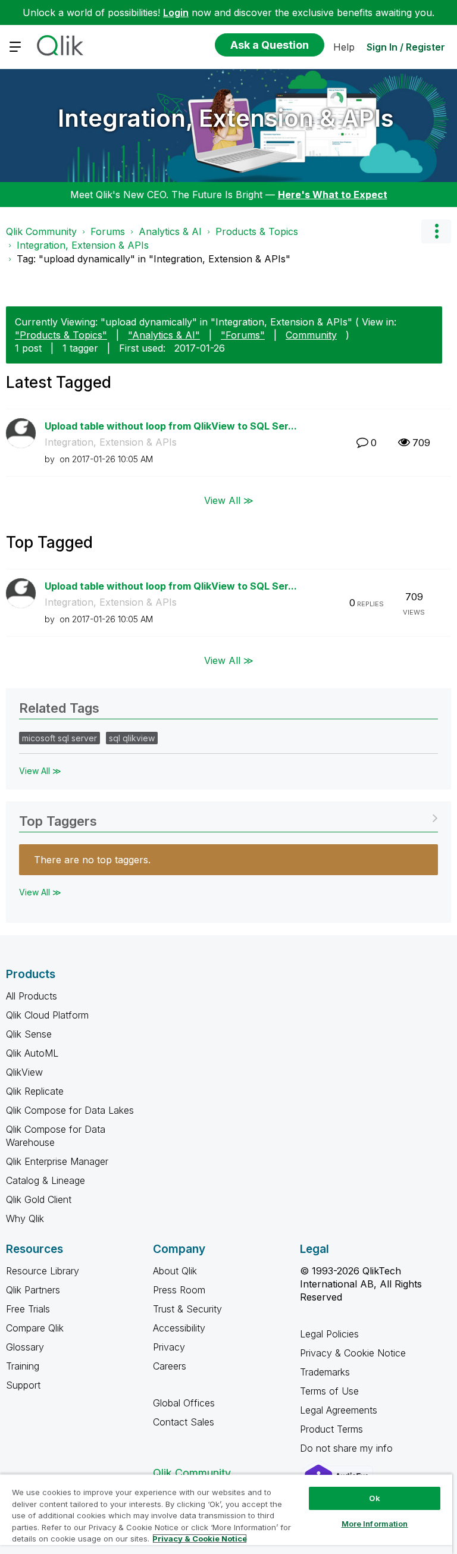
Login (176, 12)
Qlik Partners (33, 1290)
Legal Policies (329, 1334)
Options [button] (436, 231)
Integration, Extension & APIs (226, 118)
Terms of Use (329, 1391)
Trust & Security (187, 1309)
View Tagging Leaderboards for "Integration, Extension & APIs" (228, 817)
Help (344, 47)
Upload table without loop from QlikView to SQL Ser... (171, 426)
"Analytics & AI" (164, 335)
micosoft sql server (59, 738)
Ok (374, 1498)
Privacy (169, 1347)
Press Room (179, 1290)
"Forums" (243, 335)
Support (23, 1385)
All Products (31, 996)
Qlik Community (41, 231)
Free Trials (28, 1309)
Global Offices (184, 1403)
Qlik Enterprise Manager (57, 1161)
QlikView (24, 1072)
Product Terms (331, 1429)
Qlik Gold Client (38, 1199)
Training (22, 1366)
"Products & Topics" (61, 335)
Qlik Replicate (35, 1091)
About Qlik (175, 1271)
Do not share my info (348, 1448)
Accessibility (179, 1328)
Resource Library (42, 1271)
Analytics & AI (170, 231)
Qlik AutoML (32, 1053)
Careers (169, 1366)
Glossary (25, 1347)
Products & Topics (256, 231)
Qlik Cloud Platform (47, 1015)
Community (311, 335)
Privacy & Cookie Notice (353, 1353)
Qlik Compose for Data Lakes (70, 1110)
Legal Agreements (338, 1410)
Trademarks (325, 1372)
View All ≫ (228, 500)
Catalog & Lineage (45, 1180)
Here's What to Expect (332, 194)
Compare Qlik (35, 1328)
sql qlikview (132, 738)
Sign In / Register (406, 47)
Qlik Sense (29, 1034)
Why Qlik (25, 1218)
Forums (107, 231)
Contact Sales (183, 1422)
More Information (375, 1523)
